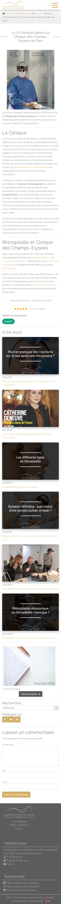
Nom (4, 770)
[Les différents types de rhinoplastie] (30, 461)
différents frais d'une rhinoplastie (31, 167)
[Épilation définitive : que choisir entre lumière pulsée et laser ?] (30, 510)
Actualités (39, 13)
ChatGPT (8, 321)
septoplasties (9, 268)
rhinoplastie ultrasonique (44, 284)
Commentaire (7, 744)
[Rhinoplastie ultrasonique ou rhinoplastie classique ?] (30, 612)
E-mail (4, 782)
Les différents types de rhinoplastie (20, 486)
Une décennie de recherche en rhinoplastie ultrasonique (30, 588)
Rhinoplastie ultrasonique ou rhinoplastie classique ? (29, 637)
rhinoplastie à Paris (42, 257)
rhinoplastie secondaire (14, 261)
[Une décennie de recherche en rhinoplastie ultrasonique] (30, 563)
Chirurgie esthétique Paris (18, 13)
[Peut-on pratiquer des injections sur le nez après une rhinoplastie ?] (30, 355)
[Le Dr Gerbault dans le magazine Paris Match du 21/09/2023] (30, 408)
